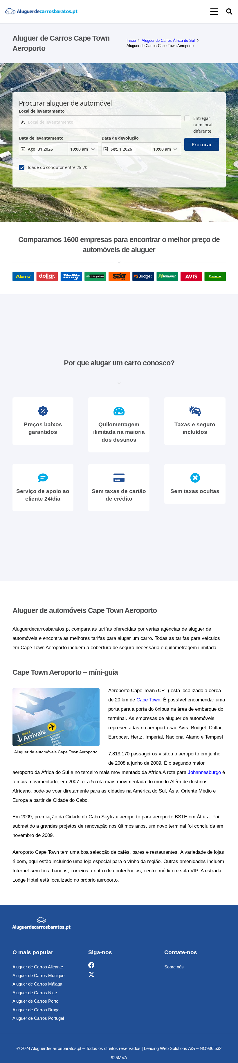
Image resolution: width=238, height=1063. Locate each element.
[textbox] (100, 122)
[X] (91, 974)
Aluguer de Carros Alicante (37, 966)
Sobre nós (174, 966)
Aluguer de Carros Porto (35, 1001)
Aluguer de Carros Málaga (37, 983)
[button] (214, 12)
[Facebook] (91, 965)
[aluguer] (41, 11)
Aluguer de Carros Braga (35, 1009)
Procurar (202, 144)
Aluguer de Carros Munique (38, 975)
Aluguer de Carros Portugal (38, 1018)
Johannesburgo (204, 772)
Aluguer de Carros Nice (34, 992)
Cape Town (148, 700)
